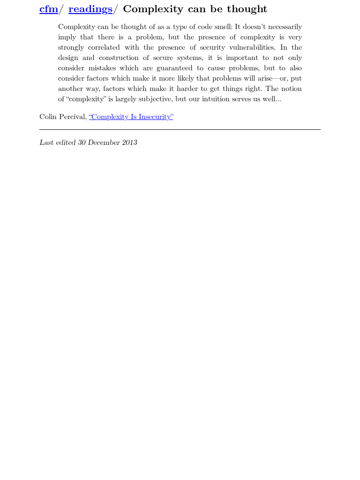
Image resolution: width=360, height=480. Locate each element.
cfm (48, 8)
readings (90, 8)
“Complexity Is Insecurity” (131, 116)
